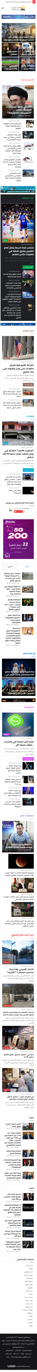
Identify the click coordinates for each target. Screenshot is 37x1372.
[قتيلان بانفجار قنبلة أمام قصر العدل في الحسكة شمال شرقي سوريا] (28, 403)
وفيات (31, 1326)
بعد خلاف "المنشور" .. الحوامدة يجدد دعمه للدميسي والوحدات (13, 285)
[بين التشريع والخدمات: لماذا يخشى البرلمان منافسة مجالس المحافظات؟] (28, 1162)
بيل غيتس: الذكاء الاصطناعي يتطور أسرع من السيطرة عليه (12, 793)
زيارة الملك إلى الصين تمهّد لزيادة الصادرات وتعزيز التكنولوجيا (12, 1175)
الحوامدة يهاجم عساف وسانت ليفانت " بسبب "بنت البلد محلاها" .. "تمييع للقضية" (12, 604)
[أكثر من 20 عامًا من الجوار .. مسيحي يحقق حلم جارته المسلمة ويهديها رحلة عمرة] (28, 477)
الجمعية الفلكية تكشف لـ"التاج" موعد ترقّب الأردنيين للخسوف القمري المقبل (19, 874)
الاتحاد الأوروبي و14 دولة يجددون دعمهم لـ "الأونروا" (20, 970)
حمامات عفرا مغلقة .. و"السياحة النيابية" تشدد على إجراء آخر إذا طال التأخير (12, 577)
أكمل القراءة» (28, 384)
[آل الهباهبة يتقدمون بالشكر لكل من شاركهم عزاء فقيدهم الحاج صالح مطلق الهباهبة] (28, 1207)
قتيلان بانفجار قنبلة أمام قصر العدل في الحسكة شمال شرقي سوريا (12, 405)
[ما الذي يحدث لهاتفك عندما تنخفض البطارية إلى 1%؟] (28, 779)
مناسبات (30, 1319)
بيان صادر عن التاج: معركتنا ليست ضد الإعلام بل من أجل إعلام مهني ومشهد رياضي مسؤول (19, 923)
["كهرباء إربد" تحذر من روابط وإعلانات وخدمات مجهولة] (28, 801)
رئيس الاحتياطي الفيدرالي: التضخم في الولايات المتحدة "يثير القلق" (13, 177)
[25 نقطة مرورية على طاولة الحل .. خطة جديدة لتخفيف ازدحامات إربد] (27, 589)
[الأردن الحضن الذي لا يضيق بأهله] (28, 1126)
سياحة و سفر (28, 1297)
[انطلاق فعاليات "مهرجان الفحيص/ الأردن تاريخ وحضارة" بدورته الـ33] (18, 686)
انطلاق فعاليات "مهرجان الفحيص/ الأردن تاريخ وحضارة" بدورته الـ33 (21, 693)
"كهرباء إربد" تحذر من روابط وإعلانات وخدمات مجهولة (12, 804)
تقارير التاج (9, 1353)
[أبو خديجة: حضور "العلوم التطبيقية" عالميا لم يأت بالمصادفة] (27, 617)
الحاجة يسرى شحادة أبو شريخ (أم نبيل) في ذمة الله (12, 1234)
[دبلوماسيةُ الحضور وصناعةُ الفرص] (28, 1153)
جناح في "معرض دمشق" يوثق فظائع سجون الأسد (19, 1056)
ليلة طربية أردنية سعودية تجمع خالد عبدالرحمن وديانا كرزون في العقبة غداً (19, 674)
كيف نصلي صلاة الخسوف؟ (15, 492)
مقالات (30, 1316)
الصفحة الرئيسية (27, 1350)
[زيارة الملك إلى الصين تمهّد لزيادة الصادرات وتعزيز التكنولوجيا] (28, 1175)
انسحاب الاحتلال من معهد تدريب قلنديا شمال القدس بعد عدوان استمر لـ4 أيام (18, 1013)
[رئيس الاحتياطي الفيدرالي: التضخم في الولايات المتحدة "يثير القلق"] (28, 173)
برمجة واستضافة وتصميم (23, 1366)
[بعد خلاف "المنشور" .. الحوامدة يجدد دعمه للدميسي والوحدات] (28, 283)
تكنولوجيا (30, 1288)
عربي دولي (29, 1303)
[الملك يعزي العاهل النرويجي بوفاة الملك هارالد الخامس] (10, 50)
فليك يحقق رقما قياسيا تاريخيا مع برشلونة (12, 275)
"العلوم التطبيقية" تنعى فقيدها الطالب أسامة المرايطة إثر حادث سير (13, 1245)
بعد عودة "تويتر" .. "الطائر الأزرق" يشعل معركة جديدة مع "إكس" (13, 769)
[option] (18, 47)
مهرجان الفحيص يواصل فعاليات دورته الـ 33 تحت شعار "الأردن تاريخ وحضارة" (12, 163)
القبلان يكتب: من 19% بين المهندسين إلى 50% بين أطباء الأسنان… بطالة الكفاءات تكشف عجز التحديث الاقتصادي (12, 1139)
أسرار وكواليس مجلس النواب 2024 (21, 1357)
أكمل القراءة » (28, 267)
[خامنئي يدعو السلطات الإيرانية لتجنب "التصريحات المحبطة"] (18, 101)
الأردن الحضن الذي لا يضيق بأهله (13, 1125)
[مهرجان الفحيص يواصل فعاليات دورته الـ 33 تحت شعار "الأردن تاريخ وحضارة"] (28, 159)
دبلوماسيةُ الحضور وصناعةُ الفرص (13, 1152)
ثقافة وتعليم (29, 1284)
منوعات (30, 1322)
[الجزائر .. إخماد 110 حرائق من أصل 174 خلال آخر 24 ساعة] (28, 391)
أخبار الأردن (29, 1265)
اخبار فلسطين (28, 1272)
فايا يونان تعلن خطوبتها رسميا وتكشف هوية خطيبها (12, 126)
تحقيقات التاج (29, 1281)
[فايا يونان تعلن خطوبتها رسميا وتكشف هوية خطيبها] (30, 123)
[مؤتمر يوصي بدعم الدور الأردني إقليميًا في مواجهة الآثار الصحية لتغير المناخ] (29, 146)
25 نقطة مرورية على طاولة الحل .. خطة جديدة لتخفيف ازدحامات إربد (12, 590)
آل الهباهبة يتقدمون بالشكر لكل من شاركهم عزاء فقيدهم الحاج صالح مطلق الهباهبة (12, 1209)
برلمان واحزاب (28, 1275)
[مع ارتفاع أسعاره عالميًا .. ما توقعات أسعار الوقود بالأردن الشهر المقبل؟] (27, 50)
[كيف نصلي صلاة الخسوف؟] (28, 490)
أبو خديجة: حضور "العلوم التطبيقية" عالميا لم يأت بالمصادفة (12, 619)
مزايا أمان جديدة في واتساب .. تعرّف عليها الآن (19, 743)
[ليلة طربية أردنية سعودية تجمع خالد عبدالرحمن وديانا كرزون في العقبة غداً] (18, 668)
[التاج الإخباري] (18, 8)
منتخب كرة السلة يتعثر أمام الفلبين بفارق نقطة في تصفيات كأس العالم (19, 251)
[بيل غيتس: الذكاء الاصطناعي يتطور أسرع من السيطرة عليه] (28, 790)
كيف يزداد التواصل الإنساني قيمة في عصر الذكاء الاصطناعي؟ (12, 137)
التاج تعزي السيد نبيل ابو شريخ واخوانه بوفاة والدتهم (13, 1223)
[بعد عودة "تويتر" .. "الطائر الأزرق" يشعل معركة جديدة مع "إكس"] (28, 766)
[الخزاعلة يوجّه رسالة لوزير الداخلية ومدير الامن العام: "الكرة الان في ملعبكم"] (27, 64)
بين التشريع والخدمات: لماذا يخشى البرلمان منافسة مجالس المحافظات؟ (12, 1163)
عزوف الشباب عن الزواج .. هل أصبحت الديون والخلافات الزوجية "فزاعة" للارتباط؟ (19, 40)
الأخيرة (27, 566)
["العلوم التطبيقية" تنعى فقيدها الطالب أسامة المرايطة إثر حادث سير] (28, 1244)
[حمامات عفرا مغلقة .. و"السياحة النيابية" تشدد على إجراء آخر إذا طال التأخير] (27, 576)
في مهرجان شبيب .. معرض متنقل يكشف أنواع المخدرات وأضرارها (20, 1098)
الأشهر (10, 566)
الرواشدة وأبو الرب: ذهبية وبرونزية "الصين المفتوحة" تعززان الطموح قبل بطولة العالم (11, 298)
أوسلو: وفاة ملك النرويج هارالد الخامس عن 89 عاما (12, 1197)
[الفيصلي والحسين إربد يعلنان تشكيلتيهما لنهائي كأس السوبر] (10, 64)
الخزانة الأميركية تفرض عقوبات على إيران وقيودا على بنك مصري (18, 368)
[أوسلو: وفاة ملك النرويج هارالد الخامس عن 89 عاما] (28, 1197)
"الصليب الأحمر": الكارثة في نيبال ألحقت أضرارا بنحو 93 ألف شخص (18, 453)
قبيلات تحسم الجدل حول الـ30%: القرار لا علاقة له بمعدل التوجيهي (18, 898)
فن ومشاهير (29, 1307)
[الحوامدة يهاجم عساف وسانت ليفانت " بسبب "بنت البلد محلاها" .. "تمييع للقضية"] (27, 602)
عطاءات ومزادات (27, 1310)
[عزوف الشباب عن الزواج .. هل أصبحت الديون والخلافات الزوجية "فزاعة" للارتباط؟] (18, 32)
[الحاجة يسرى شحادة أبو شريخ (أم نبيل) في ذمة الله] (28, 1233)
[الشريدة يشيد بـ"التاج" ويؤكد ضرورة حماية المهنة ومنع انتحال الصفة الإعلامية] (18, 836)
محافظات (30, 1313)
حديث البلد (29, 1291)
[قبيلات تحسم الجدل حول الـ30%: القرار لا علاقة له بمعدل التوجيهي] (22, 885)
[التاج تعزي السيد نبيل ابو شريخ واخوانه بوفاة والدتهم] (28, 1223)
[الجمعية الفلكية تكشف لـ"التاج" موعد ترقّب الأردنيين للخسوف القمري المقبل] (21, 861)
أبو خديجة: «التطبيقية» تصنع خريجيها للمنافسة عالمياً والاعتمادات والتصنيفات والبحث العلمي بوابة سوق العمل (12, 636)
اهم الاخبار (29, 1278)
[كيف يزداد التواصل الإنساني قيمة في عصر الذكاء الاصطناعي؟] (28, 135)
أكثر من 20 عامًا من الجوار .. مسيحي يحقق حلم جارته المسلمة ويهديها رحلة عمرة (12, 480)
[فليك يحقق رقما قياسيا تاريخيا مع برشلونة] (28, 274)
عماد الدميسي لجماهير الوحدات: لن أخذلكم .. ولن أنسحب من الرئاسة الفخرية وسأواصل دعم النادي (11, 312)
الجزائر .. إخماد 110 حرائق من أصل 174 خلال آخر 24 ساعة (12, 394)
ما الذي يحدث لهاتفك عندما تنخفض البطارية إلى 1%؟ (13, 782)
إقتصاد (31, 1268)
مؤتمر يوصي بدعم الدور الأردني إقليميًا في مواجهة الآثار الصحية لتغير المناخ (12, 149)
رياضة (31, 1294)
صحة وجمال (29, 1300)
